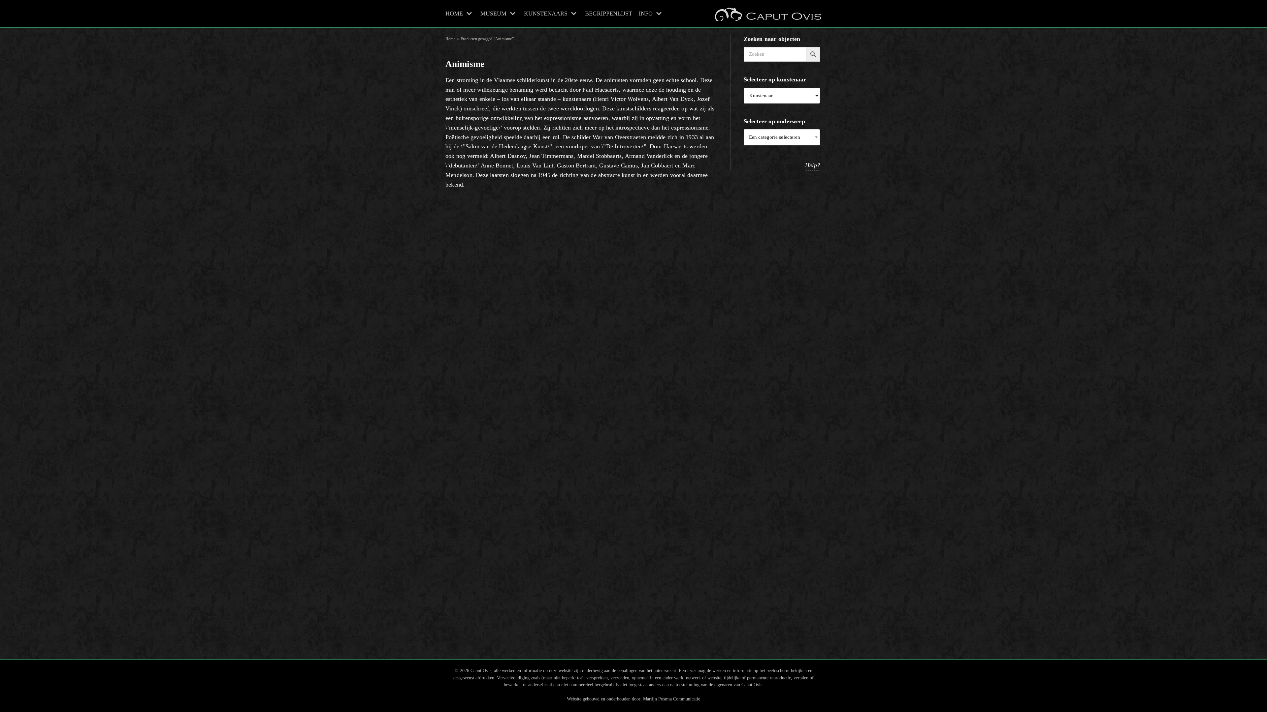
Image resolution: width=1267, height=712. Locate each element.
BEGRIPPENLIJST (608, 13)
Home (450, 39)
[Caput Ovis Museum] (767, 13)
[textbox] (782, 137)
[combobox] (782, 137)
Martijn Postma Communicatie (671, 698)
